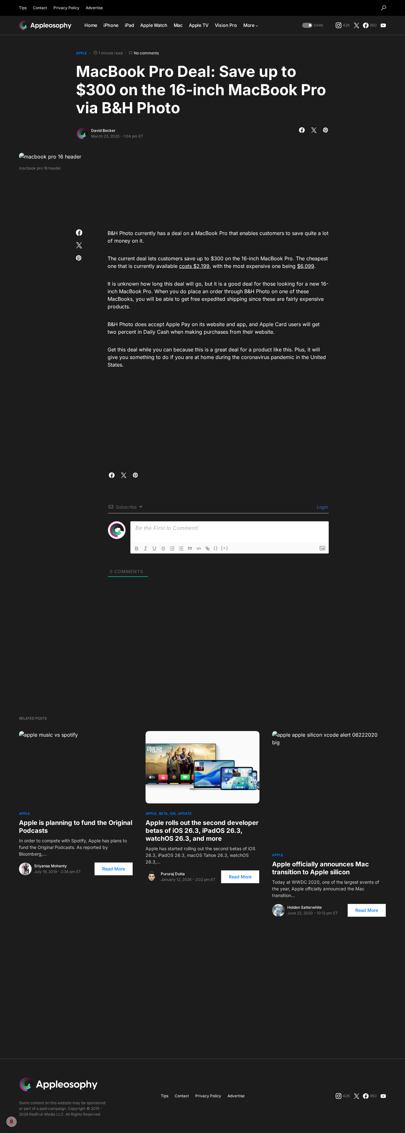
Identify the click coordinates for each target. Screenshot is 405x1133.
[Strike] (163, 548)
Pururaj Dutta (173, 873)
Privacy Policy (66, 7)
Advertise (94, 7)
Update (185, 813)
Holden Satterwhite (304, 907)
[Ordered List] (172, 548)
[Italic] (145, 548)
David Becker (103, 130)
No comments (146, 53)
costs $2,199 (194, 266)
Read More (113, 868)
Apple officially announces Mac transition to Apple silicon (320, 868)
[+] (224, 548)
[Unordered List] (181, 548)
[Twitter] (356, 25)
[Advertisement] (202, 198)
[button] (383, 7)
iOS (173, 813)
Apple (81, 53)
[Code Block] (198, 548)
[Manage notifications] (11, 1122)
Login (321, 507)
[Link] (207, 548)
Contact (40, 7)
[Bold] (136, 548)
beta (163, 813)
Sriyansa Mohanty (50, 866)
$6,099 (305, 266)
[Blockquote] (189, 548)
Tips (23, 7)
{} (216, 548)
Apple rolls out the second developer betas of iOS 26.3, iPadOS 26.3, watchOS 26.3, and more (202, 830)
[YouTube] (383, 25)
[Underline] (154, 548)
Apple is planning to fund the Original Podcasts (75, 826)
